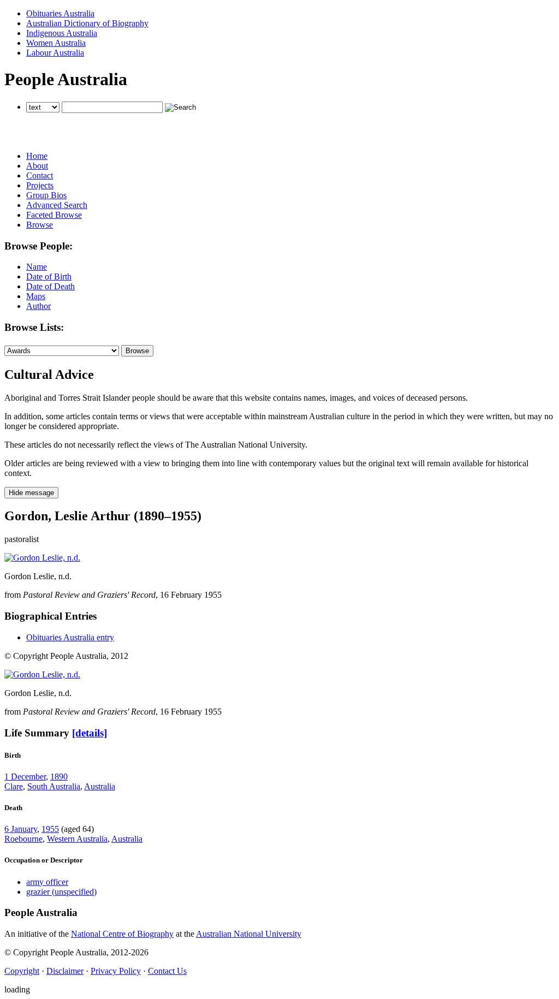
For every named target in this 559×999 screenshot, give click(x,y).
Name (36, 266)
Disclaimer (65, 971)
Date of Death (50, 286)
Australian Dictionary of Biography (87, 23)
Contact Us (167, 971)
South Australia (53, 786)
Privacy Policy (116, 971)
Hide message (31, 493)
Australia (99, 786)
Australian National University (248, 933)
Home (36, 155)
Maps (35, 296)
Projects (39, 185)
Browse (39, 224)
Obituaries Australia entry (70, 637)
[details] (89, 733)
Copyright (21, 971)
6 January (20, 829)
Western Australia (77, 838)
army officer (47, 882)
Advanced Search (56, 205)
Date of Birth (49, 276)
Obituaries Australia (60, 13)
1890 (59, 776)
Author (38, 306)
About (37, 165)
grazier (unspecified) (61, 891)
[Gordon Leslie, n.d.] (42, 557)
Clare (13, 786)
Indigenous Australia (61, 33)
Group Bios (46, 195)
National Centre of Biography (122, 933)
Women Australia (56, 42)
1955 (50, 829)
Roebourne (23, 838)
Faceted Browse (54, 214)
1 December (25, 776)
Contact (39, 175)
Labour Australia (55, 52)
